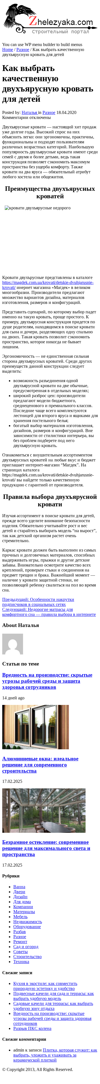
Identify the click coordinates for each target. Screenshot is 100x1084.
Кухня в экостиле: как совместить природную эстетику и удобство (45, 986)
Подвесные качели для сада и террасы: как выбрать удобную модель (53, 996)
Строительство (27, 956)
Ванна (19, 886)
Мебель (20, 916)
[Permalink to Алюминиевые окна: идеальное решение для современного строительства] (35, 747)
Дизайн (20, 896)
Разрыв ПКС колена (32, 1028)
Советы (20, 951)
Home (7, 49)
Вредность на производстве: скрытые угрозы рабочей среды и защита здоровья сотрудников (47, 681)
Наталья (30, 112)
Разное (22, 49)
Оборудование (27, 926)
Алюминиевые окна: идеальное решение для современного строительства (40, 765)
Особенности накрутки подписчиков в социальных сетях (38, 602)
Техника (21, 961)
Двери (19, 891)
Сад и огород (25, 946)
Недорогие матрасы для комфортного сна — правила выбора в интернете (49, 612)
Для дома (22, 901)
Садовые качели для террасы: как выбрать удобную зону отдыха (53, 1006)
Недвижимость (27, 921)
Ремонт (20, 941)
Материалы (24, 911)
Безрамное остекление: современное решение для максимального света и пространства (46, 848)
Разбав (19, 931)
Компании (23, 906)
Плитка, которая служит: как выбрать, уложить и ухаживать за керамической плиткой (55, 1055)
